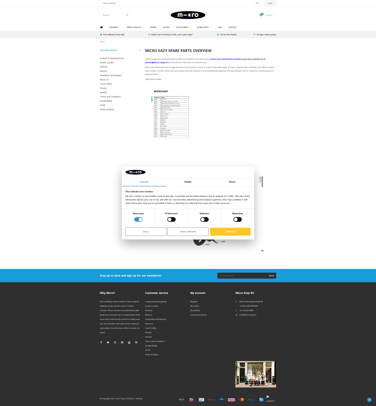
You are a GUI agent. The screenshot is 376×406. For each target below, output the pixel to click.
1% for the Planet (228, 34)
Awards (103, 92)
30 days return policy (266, 34)
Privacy (103, 88)
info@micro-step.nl (248, 314)
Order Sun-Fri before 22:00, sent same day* (172, 34)
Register (194, 301)
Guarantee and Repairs (111, 75)
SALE (220, 27)
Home (101, 27)
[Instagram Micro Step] (115, 342)
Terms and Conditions (110, 96)
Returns (103, 71)
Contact (232, 27)
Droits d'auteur (107, 109)
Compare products (198, 314)
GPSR (102, 105)
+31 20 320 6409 (246, 310)
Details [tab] (188, 182)
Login (270, 3)
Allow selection (188, 231)
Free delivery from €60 (113, 34)
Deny (145, 231)
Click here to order (153, 79)
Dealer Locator (107, 62)
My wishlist (195, 310)
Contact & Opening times (112, 58)
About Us (104, 79)
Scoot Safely (106, 83)
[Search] (127, 15)
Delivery (104, 66)
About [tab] (232, 182)
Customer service (108, 50)
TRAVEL (153, 27)
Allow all (230, 231)
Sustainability (106, 100)
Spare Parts (203, 27)
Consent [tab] (144, 182)
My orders (194, 306)
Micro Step (120, 398)
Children (113, 27)
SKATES (166, 27)
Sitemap (139, 398)
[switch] (171, 219)
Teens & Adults (134, 27)
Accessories (182, 27)
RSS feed (130, 398)
